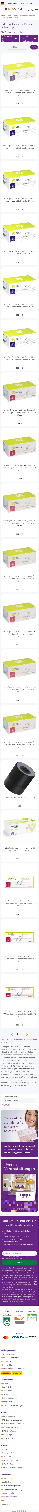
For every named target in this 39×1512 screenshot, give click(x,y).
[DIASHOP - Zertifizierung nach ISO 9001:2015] (7, 1319)
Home (3, 15)
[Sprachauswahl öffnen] (2, 3)
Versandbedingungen (10, 1358)
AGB (4, 1500)
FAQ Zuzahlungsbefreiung (12, 1420)
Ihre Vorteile (7, 1387)
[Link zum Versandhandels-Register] (32, 1317)
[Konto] (32, 9)
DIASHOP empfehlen (10, 1460)
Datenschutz (7, 1478)
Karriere (5, 1383)
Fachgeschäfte (11, 3)
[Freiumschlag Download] (19, 1134)
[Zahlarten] (19, 1336)
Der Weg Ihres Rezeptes (11, 1416)
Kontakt (5, 1449)
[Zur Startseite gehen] (14, 9)
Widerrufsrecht (8, 1493)
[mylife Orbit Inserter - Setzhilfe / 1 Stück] (19, 784)
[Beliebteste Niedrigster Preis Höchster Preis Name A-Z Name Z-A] (17, 47)
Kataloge (22, 3)
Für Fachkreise (7, 1438)
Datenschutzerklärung (8, 1301)
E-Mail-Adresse (6, 1250)
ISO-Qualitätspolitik (10, 1427)
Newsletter (6, 1456)
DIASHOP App (7, 1464)
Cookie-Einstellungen (10, 1482)
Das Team (6, 1394)
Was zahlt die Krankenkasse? (13, 1423)
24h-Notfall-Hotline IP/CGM (13, 1467)
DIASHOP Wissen (9, 1431)
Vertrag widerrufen (9, 1497)
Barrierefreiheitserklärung (12, 1489)
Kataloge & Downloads (11, 1453)
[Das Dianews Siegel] (19, 1319)
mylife (16, 15)
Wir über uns (7, 1391)
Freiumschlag (7, 1365)
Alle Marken (6, 1105)
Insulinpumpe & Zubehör (27, 15)
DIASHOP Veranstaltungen (12, 1405)
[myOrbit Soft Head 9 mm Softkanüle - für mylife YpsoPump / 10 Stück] (19, 836)
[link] (12, 1035)
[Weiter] (27, 1035)
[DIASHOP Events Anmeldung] (19, 1186)
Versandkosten (8, 1354)
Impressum (6, 1504)
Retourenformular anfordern (13, 1369)
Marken (9, 15)
